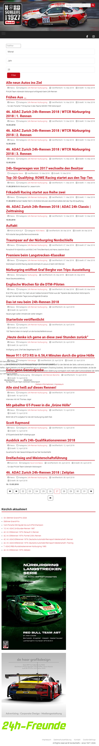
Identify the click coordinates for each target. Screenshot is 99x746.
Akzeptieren (9, 380)
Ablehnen (28, 380)
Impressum (59, 384)
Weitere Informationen (44, 384)
